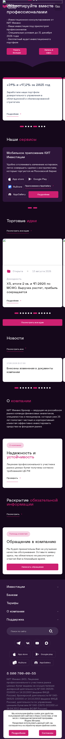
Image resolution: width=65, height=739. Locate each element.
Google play (47, 654)
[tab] (22, 126)
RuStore (22, 662)
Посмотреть (13, 514)
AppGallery (45, 662)
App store (23, 654)
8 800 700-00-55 (21, 673)
